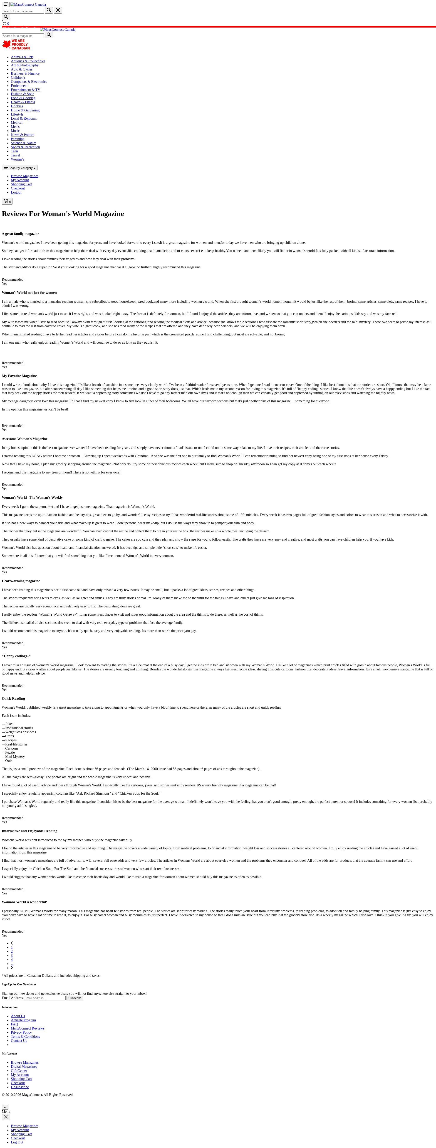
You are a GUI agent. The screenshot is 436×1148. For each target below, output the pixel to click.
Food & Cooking (23, 98)
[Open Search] (6, 17)
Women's (17, 159)
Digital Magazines (24, 1066)
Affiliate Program (23, 1020)
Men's (15, 126)
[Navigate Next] (12, 968)
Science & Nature (23, 143)
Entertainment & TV (25, 90)
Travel (15, 155)
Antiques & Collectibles (28, 61)
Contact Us (19, 1040)
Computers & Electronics (29, 81)
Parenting (18, 139)
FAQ (14, 1024)
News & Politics (22, 135)
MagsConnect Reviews (27, 1028)
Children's (18, 77)
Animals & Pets (22, 57)
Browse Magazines (24, 1062)
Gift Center (19, 1070)
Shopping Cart (21, 1079)
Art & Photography (25, 65)
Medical (16, 122)
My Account (20, 1075)
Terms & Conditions (25, 1036)
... (12, 964)
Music (15, 131)
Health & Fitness (23, 102)
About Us (18, 1016)
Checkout (18, 1083)
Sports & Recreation (25, 147)
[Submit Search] (49, 10)
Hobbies (17, 106)
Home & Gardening (25, 110)
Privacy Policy (21, 1032)
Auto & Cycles (21, 69)
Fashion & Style (22, 94)
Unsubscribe (20, 1087)
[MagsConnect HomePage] (28, 4)
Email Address (12, 998)
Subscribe (75, 998)
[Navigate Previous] (12, 943)
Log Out (17, 1142)
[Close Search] (58, 10)
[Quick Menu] (6, 4)
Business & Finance (25, 73)
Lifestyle (17, 114)
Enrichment (19, 86)
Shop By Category (21, 168)
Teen (14, 151)
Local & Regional (24, 118)
